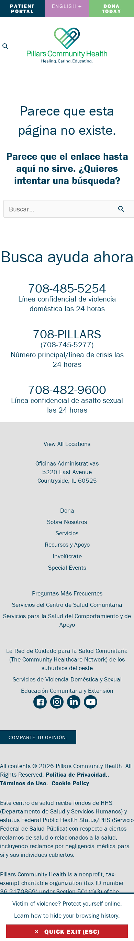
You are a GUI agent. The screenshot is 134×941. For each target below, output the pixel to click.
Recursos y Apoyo (67, 544)
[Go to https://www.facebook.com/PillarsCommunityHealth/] (40, 702)
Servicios (67, 533)
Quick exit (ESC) (67, 931)
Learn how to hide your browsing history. (67, 915)
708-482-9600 (67, 389)
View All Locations (67, 444)
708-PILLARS (67, 333)
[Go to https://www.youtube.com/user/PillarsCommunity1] (90, 702)
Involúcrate (67, 556)
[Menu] (125, 45)
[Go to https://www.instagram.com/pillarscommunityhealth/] (57, 702)
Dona (67, 510)
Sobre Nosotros (67, 522)
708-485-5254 (67, 288)
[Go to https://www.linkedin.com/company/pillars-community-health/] (73, 702)
